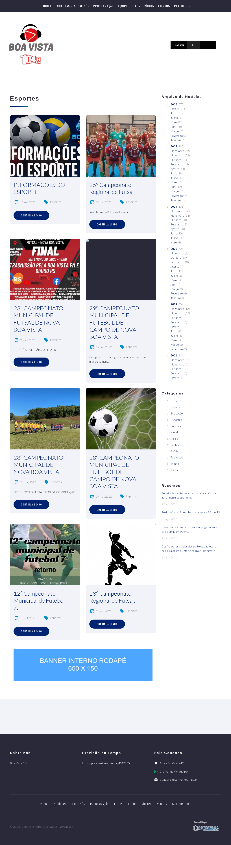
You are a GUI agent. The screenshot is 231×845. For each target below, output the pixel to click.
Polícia (174, 438)
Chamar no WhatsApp (174, 771)
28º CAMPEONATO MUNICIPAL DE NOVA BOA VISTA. (38, 464)
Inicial (48, 6)
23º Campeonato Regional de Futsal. (112, 597)
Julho (174, 113)
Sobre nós (81, 6)
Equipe (122, 6)
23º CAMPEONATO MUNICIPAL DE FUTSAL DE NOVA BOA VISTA (38, 319)
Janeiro (175, 140)
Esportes (55, 201)
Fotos (136, 6)
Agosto (175, 108)
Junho (174, 117)
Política (175, 445)
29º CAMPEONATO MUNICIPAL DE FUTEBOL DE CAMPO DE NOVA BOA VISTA (114, 322)
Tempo (175, 463)
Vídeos (149, 6)
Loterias (176, 426)
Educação (177, 413)
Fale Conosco (181, 804)
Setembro (177, 164)
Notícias (63, 6)
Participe (181, 6)
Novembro (177, 155)
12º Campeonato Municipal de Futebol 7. (39, 600)
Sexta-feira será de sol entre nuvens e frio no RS (191, 512)
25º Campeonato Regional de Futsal (111, 188)
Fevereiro (177, 135)
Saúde (174, 451)
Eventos (164, 6)
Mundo (175, 432)
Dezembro (177, 150)
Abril (173, 126)
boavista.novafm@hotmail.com (179, 779)
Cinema (175, 407)
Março (175, 131)
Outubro (176, 159)
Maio (174, 122)
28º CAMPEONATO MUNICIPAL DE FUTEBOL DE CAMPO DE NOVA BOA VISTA (114, 471)
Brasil (174, 401)
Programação (103, 6)
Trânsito (175, 470)
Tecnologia (177, 457)
